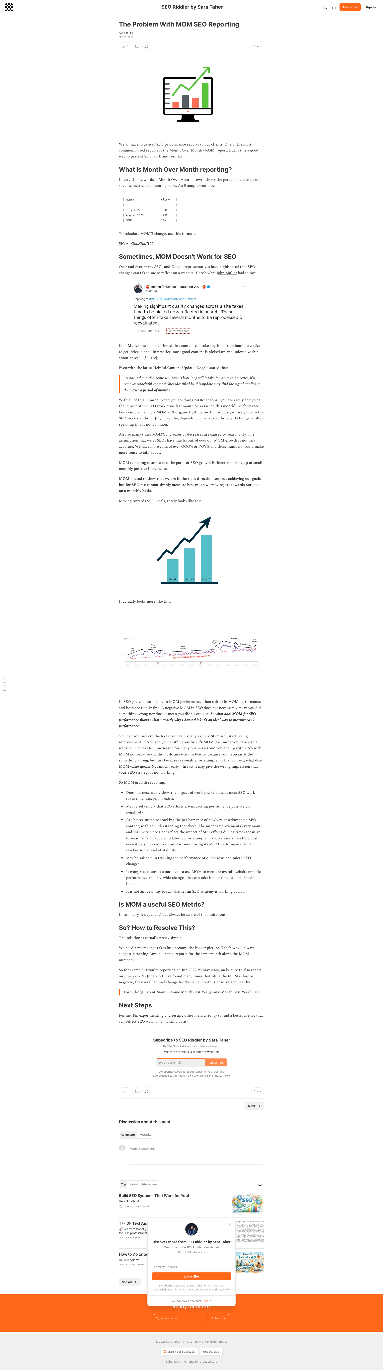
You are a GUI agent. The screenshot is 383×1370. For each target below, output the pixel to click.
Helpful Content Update (173, 368)
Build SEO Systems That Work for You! (154, 1195)
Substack (172, 1361)
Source (150, 358)
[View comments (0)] (137, 46)
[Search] (325, 7)
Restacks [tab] (145, 1134)
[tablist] (136, 1135)
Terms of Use (210, 1285)
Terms (199, 1341)
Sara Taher (126, 33)
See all (127, 1282)
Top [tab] (123, 1184)
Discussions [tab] (149, 1184)
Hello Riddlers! (129, 1201)
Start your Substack (181, 1351)
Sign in (370, 7)
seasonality (237, 434)
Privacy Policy (222, 1289)
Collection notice (216, 1341)
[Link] (113, 169)
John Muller (227, 273)
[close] (230, 1224)
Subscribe (350, 7)
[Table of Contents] (4, 685)
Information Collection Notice (190, 1289)
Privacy (187, 1341)
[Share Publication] (334, 7)
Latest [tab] (134, 1184)
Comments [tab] (128, 1134)
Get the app (211, 1351)
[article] (191, 1204)
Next (251, 1106)
